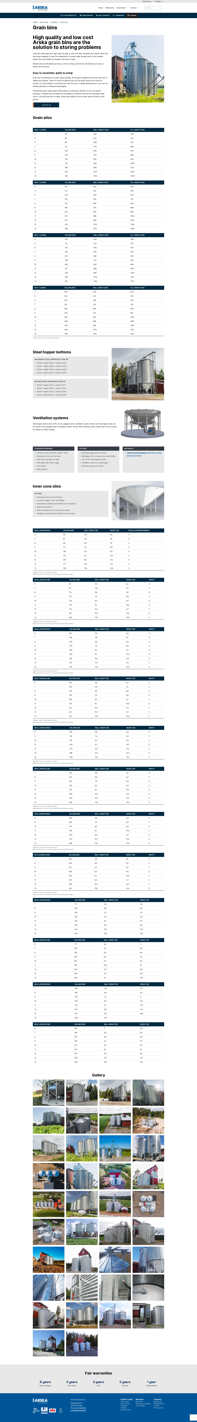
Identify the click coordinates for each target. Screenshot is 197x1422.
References (158, 1401)
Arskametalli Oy (159, 1403)
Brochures (139, 1401)
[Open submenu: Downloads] (126, 8)
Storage (132, 15)
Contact (156, 1406)
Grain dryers (87, 15)
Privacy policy (158, 1408)
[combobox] (152, 8)
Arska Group (147, 1)
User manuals (140, 1406)
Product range (126, 1399)
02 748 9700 (81, 1408)
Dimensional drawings (143, 1403)
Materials (139, 1399)
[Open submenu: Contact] (137, 8)
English (158, 1)
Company (157, 1399)
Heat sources (104, 15)
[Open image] (48, 1093)
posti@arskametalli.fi (78, 1410)
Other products (69, 15)
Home (35, 22)
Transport (119, 15)
